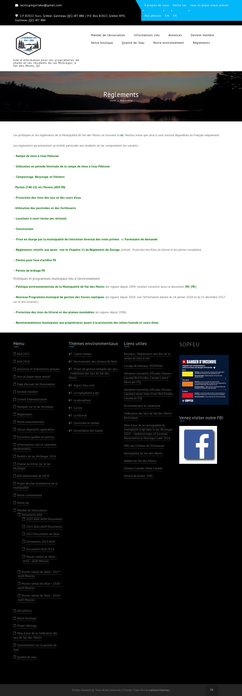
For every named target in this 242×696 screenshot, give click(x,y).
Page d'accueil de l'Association (36, 384)
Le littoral (80, 415)
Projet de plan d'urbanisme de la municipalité (35, 485)
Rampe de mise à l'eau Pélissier (37, 156)
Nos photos (24, 610)
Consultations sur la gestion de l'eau (35, 647)
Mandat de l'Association (108, 35)
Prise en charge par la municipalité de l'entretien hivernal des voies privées (68, 239)
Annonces (175, 35)
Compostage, (25, 177)
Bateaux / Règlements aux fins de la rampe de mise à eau (147, 356)
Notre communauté (29, 495)
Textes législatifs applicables (35, 429)
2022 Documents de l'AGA (42, 534)
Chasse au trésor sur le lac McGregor (31, 466)
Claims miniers (83, 354)
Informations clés (147, 35)
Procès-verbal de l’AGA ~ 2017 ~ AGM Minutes (40, 574)
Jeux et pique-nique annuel (33, 376)
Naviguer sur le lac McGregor (35, 407)
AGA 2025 (23, 354)
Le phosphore (82, 400)
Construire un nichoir (86, 423)
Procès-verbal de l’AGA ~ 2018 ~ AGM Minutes (40, 586)
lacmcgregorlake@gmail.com (41, 5)
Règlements (201, 43)
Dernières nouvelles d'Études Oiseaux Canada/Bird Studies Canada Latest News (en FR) (147, 377)
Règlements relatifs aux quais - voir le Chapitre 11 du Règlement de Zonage (68, 250)
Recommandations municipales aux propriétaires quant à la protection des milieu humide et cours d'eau (87, 322)
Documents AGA (32, 514)
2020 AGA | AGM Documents (44, 519)
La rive (78, 408)
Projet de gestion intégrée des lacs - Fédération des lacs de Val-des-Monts (93, 373)
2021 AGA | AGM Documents (44, 526)
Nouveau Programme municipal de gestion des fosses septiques (60, 297)
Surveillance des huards (88, 430)
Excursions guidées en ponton (35, 437)
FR (187, 286)
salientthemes (159, 690)
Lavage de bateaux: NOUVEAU (143, 366)
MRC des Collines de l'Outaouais (144, 446)
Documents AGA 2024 (40, 549)
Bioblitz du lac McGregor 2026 (36, 456)
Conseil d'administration (32, 399)
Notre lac (23, 503)
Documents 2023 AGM (40, 541)
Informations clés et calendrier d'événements (34, 447)
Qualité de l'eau (133, 43)
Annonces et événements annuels (38, 369)
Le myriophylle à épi (86, 393)
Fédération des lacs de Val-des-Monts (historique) (148, 415)
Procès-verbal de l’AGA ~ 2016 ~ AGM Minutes (39, 559)
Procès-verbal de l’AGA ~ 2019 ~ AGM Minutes (40, 598)
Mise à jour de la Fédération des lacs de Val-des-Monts (35, 635)
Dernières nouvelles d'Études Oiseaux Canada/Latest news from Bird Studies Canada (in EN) (148, 394)
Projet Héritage (27, 625)
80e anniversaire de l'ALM (33, 476)
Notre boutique (102, 43)
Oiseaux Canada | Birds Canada (143, 468)
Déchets (59, 177)
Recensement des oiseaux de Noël (95, 361)
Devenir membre (202, 35)
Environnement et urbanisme (142, 406)
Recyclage (41, 177)
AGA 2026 (23, 361)
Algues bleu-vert (84, 385)
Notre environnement (168, 43)
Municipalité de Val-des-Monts (143, 453)
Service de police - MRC (138, 476)
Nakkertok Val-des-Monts (140, 461)
